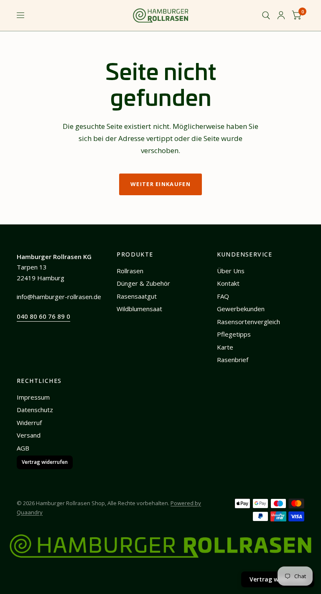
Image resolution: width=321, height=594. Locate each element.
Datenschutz (35, 409)
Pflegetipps (234, 334)
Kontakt (228, 283)
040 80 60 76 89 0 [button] (43, 316)
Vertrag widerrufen (45, 462)
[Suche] (266, 15)
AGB (23, 448)
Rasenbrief (232, 359)
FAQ (223, 296)
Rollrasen (130, 271)
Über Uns (231, 271)
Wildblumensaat (139, 309)
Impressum (33, 397)
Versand (29, 435)
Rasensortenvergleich (248, 321)
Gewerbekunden (241, 309)
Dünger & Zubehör (143, 283)
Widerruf (29, 422)
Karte (225, 347)
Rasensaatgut (137, 296)
